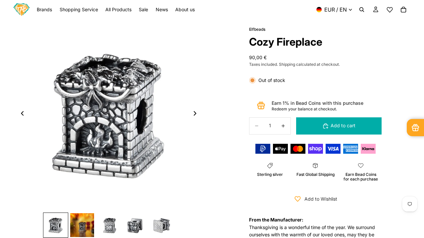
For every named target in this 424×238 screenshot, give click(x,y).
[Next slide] (196, 114)
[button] (389, 10)
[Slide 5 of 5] (162, 225)
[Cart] (403, 9)
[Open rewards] (415, 127)
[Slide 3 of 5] (109, 225)
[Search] (361, 9)
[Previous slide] (20, 114)
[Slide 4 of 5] (135, 225)
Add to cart (343, 125)
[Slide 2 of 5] (82, 225)
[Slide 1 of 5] (56, 225)
